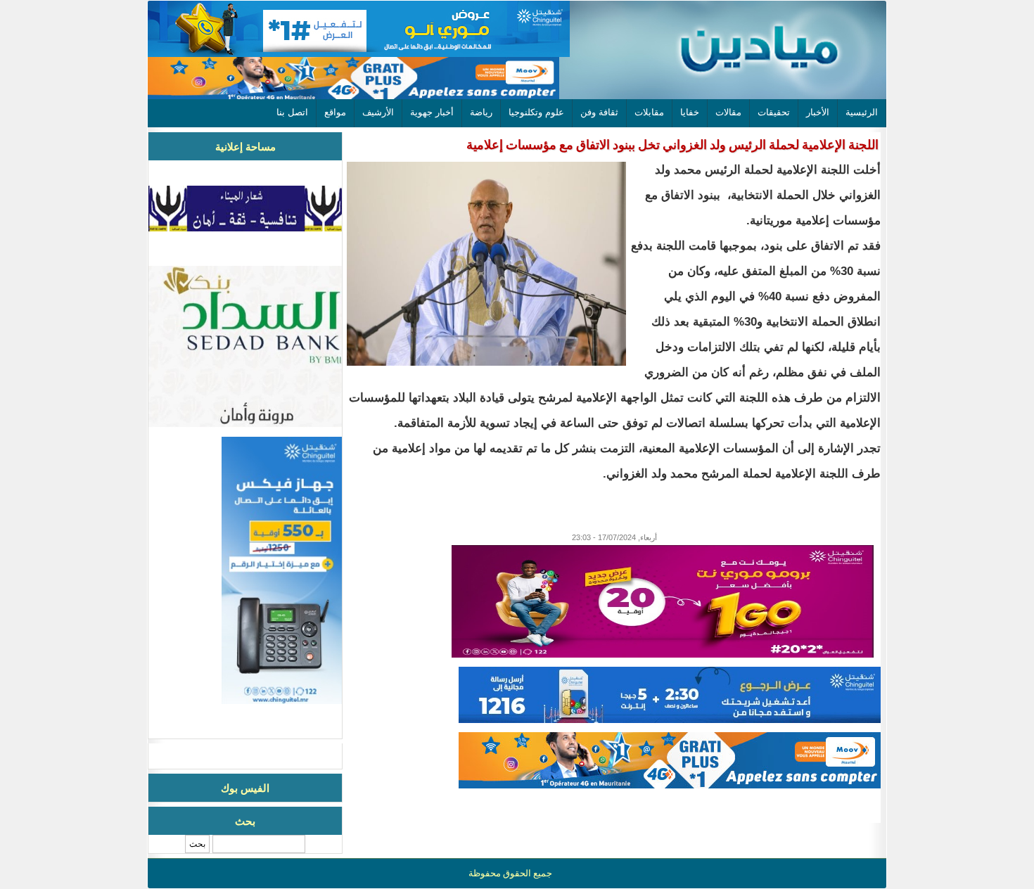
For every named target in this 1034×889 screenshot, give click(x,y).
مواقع (335, 112)
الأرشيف (378, 112)
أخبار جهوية (432, 112)
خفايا (689, 112)
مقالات (728, 112)
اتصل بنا (292, 112)
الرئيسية (861, 112)
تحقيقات (774, 112)
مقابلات (649, 112)
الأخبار (817, 112)
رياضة (481, 112)
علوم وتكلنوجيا (536, 112)
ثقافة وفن (599, 112)
